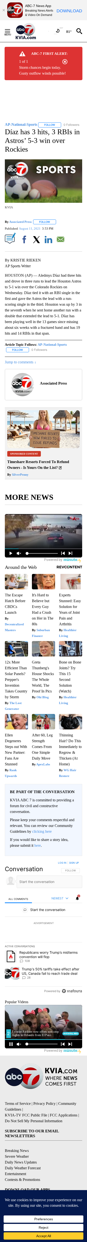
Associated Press (20, 222)
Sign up (74, 862)
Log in (62, 862)
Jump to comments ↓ (20, 362)
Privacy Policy (44, 1103)
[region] (43, 928)
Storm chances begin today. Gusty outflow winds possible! (42, 70)
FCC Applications (63, 1115)
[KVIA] (31, 31)
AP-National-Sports (52, 344)
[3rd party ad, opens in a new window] (43, 447)
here (37, 845)
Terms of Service (18, 1103)
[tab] (18, 899)
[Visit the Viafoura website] (72, 991)
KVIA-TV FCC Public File (26, 1115)
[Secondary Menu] (11, 31)
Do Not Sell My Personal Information (33, 1121)
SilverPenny (20, 474)
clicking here (42, 831)
